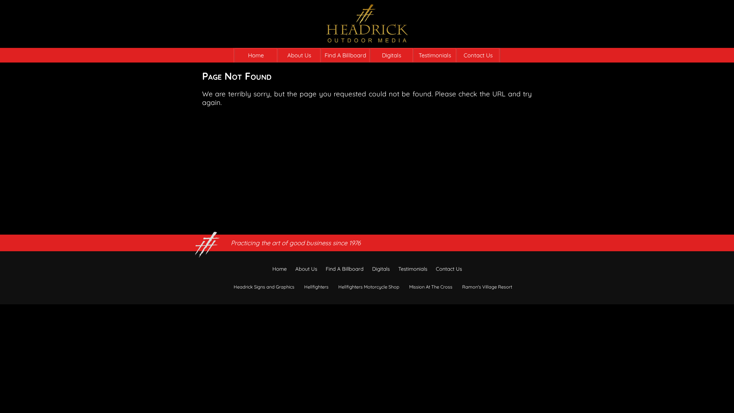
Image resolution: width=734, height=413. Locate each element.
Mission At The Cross (430, 287)
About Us (299, 55)
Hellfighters (316, 287)
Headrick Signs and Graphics (264, 287)
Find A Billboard (345, 55)
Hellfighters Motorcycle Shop (368, 287)
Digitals (391, 55)
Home (256, 55)
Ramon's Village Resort (487, 287)
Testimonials (435, 55)
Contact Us (478, 55)
